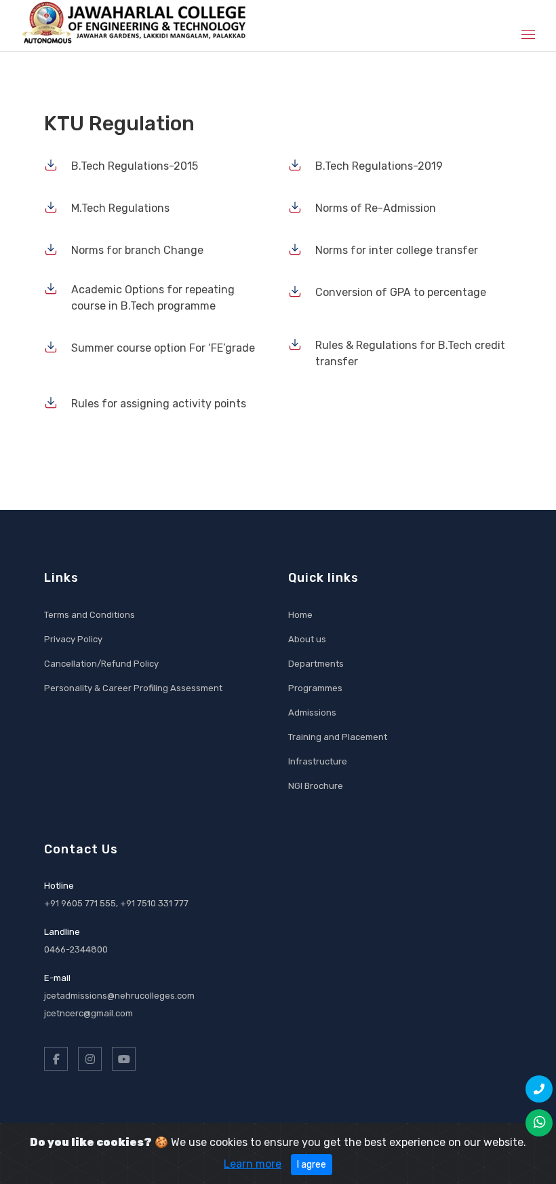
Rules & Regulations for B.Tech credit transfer (410, 353)
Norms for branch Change (137, 250)
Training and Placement (337, 737)
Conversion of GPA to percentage (400, 292)
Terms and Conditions (89, 615)
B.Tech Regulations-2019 (379, 166)
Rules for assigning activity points (158, 403)
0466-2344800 (76, 949)
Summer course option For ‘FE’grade (163, 347)
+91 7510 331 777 (154, 903)
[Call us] (539, 1089)
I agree (311, 1164)
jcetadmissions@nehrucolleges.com (119, 996)
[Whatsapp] (539, 1122)
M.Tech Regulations (120, 208)
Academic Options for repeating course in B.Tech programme (153, 297)
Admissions (312, 712)
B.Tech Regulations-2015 (134, 166)
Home (300, 615)
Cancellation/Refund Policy (101, 664)
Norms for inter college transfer (396, 250)
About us (307, 639)
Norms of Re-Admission (375, 208)
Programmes (315, 688)
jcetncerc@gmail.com (88, 1013)
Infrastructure (317, 761)
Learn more (252, 1164)
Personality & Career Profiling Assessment (133, 688)
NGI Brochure (315, 786)
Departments (316, 664)
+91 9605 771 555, (82, 903)
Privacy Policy (73, 639)
